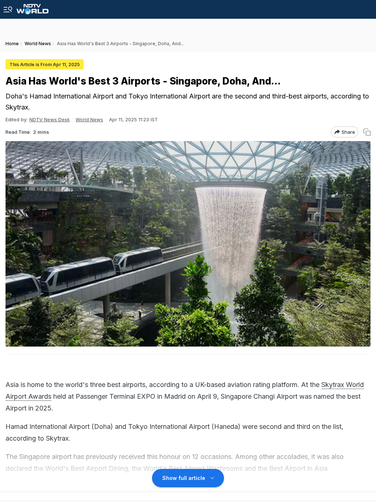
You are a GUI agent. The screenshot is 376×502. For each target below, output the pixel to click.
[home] (32, 7)
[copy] (367, 132)
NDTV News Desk (49, 119)
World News (89, 119)
